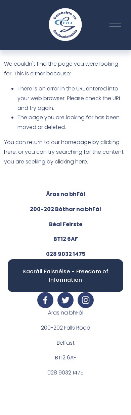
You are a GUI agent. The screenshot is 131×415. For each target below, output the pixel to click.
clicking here (71, 161)
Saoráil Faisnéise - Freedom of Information (65, 276)
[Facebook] (45, 300)
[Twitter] (65, 300)
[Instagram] (86, 300)
